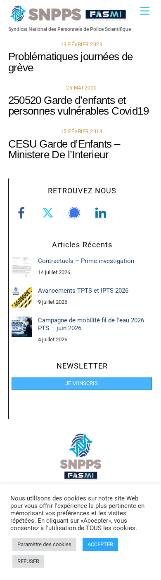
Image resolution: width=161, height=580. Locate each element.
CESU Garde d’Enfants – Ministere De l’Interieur (64, 149)
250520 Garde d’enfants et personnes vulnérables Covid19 (78, 105)
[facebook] (23, 212)
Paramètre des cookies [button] (44, 544)
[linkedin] (102, 212)
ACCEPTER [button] (100, 544)
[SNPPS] (68, 18)
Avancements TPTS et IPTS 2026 (83, 290)
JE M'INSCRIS (81, 383)
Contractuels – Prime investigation (86, 261)
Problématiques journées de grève (70, 61)
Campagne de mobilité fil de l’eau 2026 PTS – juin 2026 (91, 324)
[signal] (75, 212)
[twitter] (49, 212)
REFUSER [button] (28, 561)
